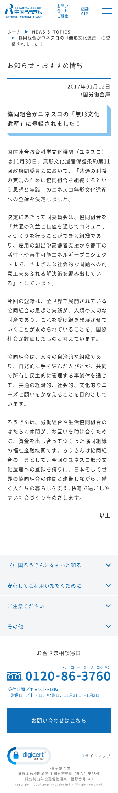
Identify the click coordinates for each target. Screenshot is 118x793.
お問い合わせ (62, 11)
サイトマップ (98, 756)
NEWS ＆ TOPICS (51, 32)
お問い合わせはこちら (59, 720)
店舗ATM (85, 11)
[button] (29, 756)
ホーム (14, 32)
